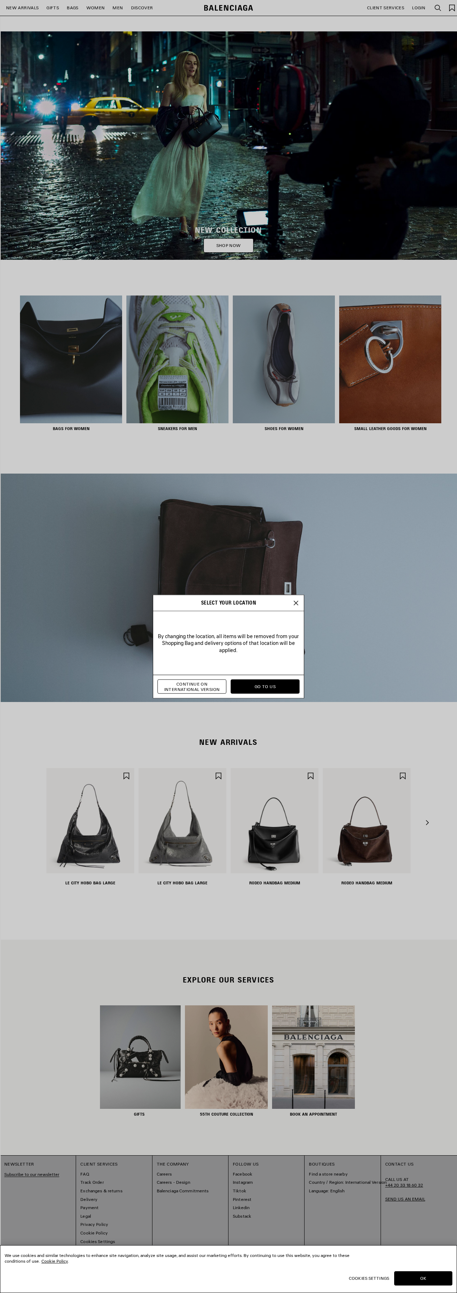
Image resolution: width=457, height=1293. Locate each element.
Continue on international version (192, 686)
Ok (423, 1278)
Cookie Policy (54, 1261)
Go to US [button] (265, 686)
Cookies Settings (369, 1278)
